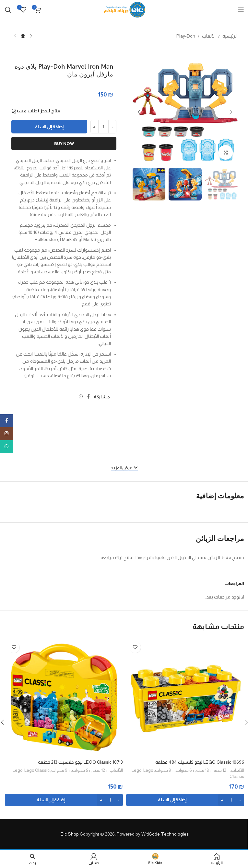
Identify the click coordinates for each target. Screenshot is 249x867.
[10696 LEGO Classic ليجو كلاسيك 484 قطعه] (185, 697)
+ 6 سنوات (185, 770)
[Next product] (15, 36)
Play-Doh (185, 36)
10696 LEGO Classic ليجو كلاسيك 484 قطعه (199, 762)
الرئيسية (230, 36)
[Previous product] (31, 36)
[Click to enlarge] (225, 152)
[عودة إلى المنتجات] (23, 36)
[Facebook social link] (88, 396)
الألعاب (209, 36)
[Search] (8, 9)
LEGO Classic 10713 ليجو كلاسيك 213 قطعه (80, 762)
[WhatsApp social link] (81, 396)
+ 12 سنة (221, 770)
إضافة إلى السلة (49, 126)
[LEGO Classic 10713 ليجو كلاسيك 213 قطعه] (64, 697)
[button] (231, 112)
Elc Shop (70, 834)
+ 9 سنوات (164, 770)
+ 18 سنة (204, 770)
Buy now (64, 143)
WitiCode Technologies (165, 834)
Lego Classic (37, 770)
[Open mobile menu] (240, 9)
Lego (137, 770)
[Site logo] (125, 9)
